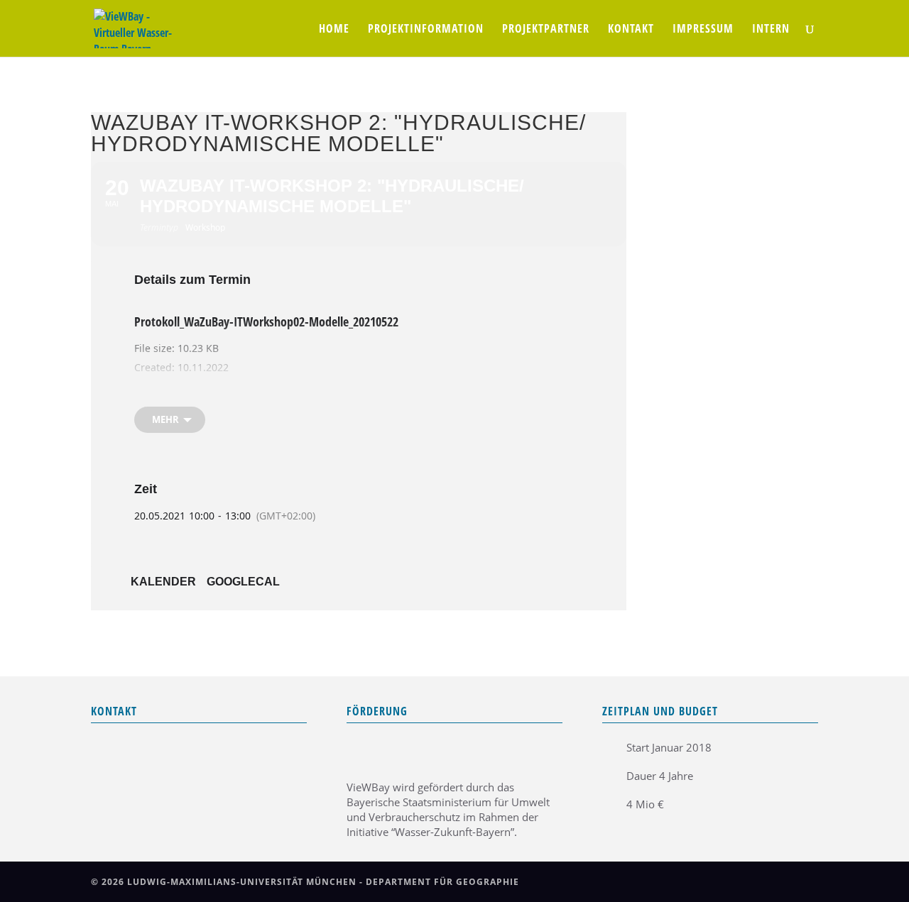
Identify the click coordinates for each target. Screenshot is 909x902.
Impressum (703, 29)
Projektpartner (545, 29)
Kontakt (631, 29)
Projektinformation (426, 29)
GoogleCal (243, 582)
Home (334, 29)
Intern (771, 29)
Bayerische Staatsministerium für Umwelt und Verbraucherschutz (448, 809)
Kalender (163, 582)
